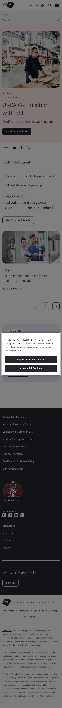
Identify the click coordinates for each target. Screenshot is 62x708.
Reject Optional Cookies (31, 359)
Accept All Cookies (31, 368)
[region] (31, 354)
